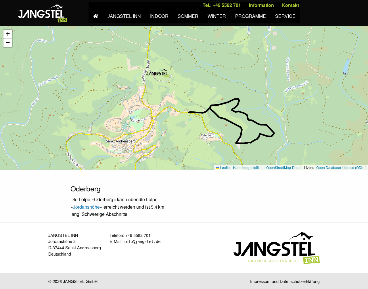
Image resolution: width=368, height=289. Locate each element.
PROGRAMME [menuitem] (250, 16)
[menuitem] (96, 12)
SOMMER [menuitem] (188, 16)
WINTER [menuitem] (217, 16)
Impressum (260, 281)
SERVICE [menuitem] (285, 16)
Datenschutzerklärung (300, 281)
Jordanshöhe (86, 207)
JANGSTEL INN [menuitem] (124, 16)
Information (261, 5)
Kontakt (290, 5)
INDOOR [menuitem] (159, 16)
